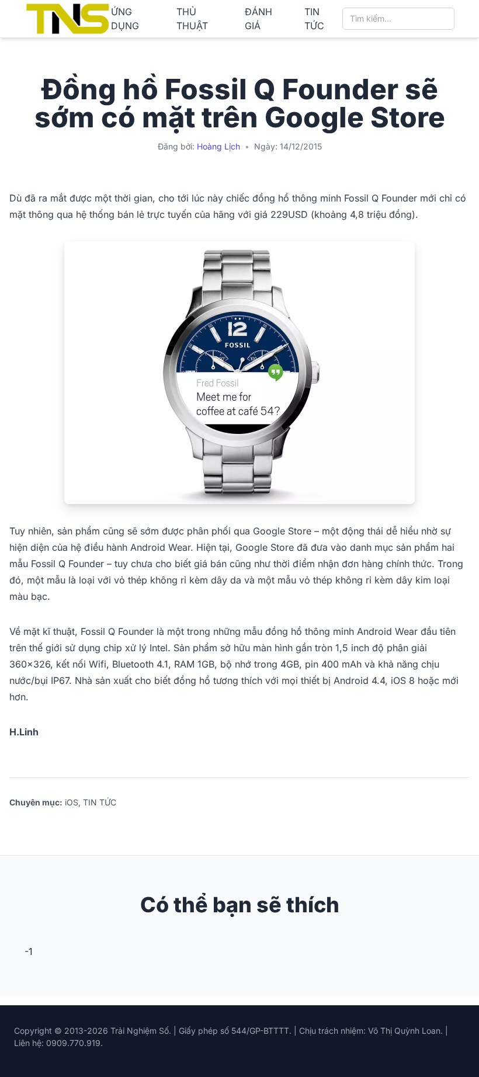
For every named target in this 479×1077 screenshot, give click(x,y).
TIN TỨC (314, 19)
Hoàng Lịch (218, 146)
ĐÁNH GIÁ (258, 19)
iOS (71, 802)
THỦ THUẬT (192, 19)
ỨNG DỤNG (125, 19)
